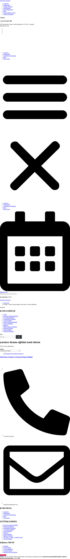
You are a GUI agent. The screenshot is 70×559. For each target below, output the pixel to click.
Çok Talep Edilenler (8, 529)
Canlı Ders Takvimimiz (9, 56)
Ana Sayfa (6, 303)
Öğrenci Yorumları (8, 14)
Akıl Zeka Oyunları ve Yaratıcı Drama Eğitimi (16, 357)
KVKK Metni (7, 547)
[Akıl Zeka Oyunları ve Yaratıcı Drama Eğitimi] (13, 353)
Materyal (5, 533)
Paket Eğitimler (7, 534)
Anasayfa (6, 3)
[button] (35, 131)
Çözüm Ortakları (7, 6)
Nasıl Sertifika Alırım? (9, 13)
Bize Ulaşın (6, 59)
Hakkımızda (6, 5)
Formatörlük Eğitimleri (9, 528)
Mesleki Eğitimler (8, 536)
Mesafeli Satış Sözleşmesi (10, 552)
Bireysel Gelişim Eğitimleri (10, 525)
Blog (4, 11)
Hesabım (5, 546)
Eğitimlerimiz (7, 8)
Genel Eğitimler (7, 531)
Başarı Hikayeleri (8, 9)
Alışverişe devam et (5, 300)
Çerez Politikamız (8, 549)
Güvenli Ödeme (7, 550)
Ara (1, 334)
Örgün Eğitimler (7, 539)
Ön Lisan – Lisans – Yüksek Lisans (13, 537)
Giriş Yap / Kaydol (5, 0)
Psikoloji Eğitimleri (8, 526)
